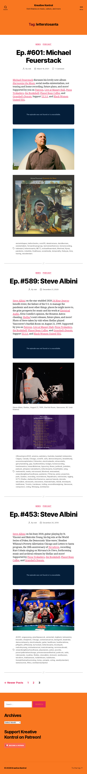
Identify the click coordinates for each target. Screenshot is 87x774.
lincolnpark (58, 645)
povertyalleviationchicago (26, 652)
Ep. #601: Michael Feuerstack (43, 56)
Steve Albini (19, 300)
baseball (58, 456)
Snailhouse (36, 251)
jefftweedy (28, 645)
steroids (62, 479)
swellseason (62, 655)
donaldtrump (67, 459)
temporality (56, 251)
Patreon (39, 90)
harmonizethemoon (51, 246)
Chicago (32, 459)
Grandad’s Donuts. (22, 96)
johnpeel (26, 469)
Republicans (52, 476)
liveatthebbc (58, 469)
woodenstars (27, 253)
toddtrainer (20, 484)
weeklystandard (62, 660)
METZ (38, 248)
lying (66, 469)
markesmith (20, 471)
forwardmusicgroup (35, 246)
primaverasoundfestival (46, 652)
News (38, 44)
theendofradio (49, 482)
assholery (43, 456)
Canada (26, 459)
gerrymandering (22, 464)
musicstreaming (47, 647)
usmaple (46, 660)
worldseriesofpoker (40, 663)
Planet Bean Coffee (50, 93)
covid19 (42, 243)
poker (58, 474)
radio (67, 652)
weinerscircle (21, 663)
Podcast (47, 44)
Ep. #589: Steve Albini (43, 281)
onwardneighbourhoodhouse (27, 474)
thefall (58, 482)
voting (28, 487)
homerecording (66, 246)
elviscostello (60, 461)
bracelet (19, 640)
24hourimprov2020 (23, 456)
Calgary (19, 459)
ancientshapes (21, 243)
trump (39, 660)
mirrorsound (36, 471)
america (35, 456)
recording (31, 476)
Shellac (26, 317)
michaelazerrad (34, 647)
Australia (50, 456)
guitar (44, 642)
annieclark (50, 637)
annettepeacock (38, 637)
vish (29, 69)
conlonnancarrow (46, 640)
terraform (19, 657)
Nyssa (67, 248)
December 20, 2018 (50, 523)
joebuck (19, 469)
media (28, 471)
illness (52, 466)
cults (46, 459)
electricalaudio (48, 461)
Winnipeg (35, 487)
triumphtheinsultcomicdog (26, 660)
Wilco (29, 663)
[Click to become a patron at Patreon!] (25, 745)
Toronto (28, 484)
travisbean (36, 484)
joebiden (66, 466)
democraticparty (55, 459)
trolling (44, 484)
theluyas (65, 251)
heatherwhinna (39, 464)
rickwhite (28, 251)
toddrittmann (40, 657)
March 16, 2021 (43, 69)
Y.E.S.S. (44, 96)
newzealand (54, 471)
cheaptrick (27, 640)
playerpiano (43, 650)
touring (18, 253)
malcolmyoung (21, 647)
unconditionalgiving (55, 484)
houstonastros (21, 466)
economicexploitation (24, 461)
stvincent (53, 655)
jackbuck (58, 466)
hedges (48, 464)
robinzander (20, 655)
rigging (70, 476)
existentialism (21, 246)
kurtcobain (37, 645)
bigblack (58, 637)
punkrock (60, 652)
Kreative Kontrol (43, 5)
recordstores (41, 476)
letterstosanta (29, 248)
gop (30, 464)
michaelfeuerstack (49, 248)
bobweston (67, 456)
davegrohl (58, 640)
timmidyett (66, 482)
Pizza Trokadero (63, 327)
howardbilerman (34, 466)
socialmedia (46, 251)
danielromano (51, 243)
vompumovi (20, 487)
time (71, 251)
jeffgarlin (19, 645)
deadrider (66, 640)
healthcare (51, 642)
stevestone (38, 482)
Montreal (60, 248)
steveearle (29, 482)
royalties (29, 655)
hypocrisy (45, 466)
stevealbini (20, 482)
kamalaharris (35, 469)
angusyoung (26, 637)
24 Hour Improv (60, 300)
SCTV (18, 479)
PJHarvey (51, 474)
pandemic (19, 251)
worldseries (44, 487)
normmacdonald (60, 647)
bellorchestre (33, 243)
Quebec (23, 476)
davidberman (63, 243)
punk (18, 476)
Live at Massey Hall (55, 90)
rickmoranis (62, 476)
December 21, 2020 (50, 289)
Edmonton (38, 461)
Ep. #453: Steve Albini (43, 514)
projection (65, 474)
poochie (58, 650)
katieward (20, 248)
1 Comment (59, 69)
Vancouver (68, 484)
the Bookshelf (32, 93)
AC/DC (18, 637)
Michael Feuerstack (23, 80)
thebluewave (29, 657)
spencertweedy (52, 479)
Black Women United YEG (47, 333)
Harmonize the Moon (24, 83)
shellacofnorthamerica (36, 479)
